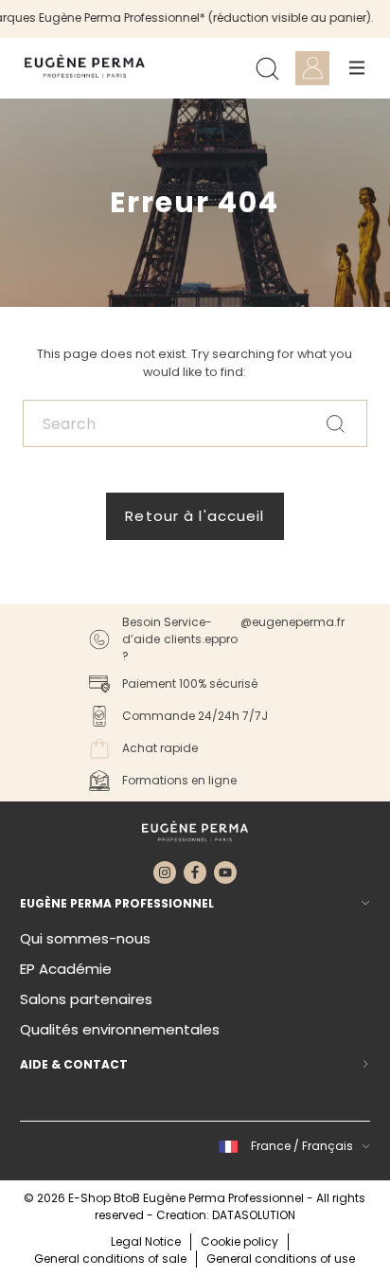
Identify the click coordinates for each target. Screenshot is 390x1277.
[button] (291, 1146)
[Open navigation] (357, 68)
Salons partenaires (86, 999)
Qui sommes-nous (85, 938)
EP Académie (66, 969)
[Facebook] (195, 872)
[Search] (267, 68)
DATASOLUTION (253, 1215)
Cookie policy (239, 1241)
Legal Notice (146, 1241)
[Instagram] (164, 872)
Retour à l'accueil (194, 516)
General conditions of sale (110, 1258)
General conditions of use (280, 1258)
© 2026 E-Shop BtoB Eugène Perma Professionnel (165, 1198)
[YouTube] (225, 872)
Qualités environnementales (120, 1029)
